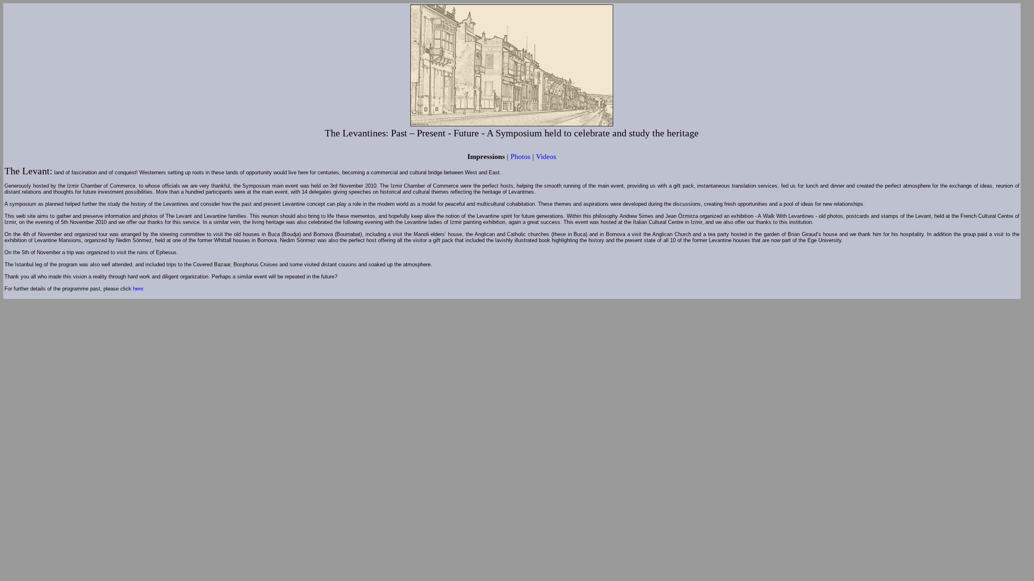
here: (139, 289)
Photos (520, 157)
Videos (546, 157)
